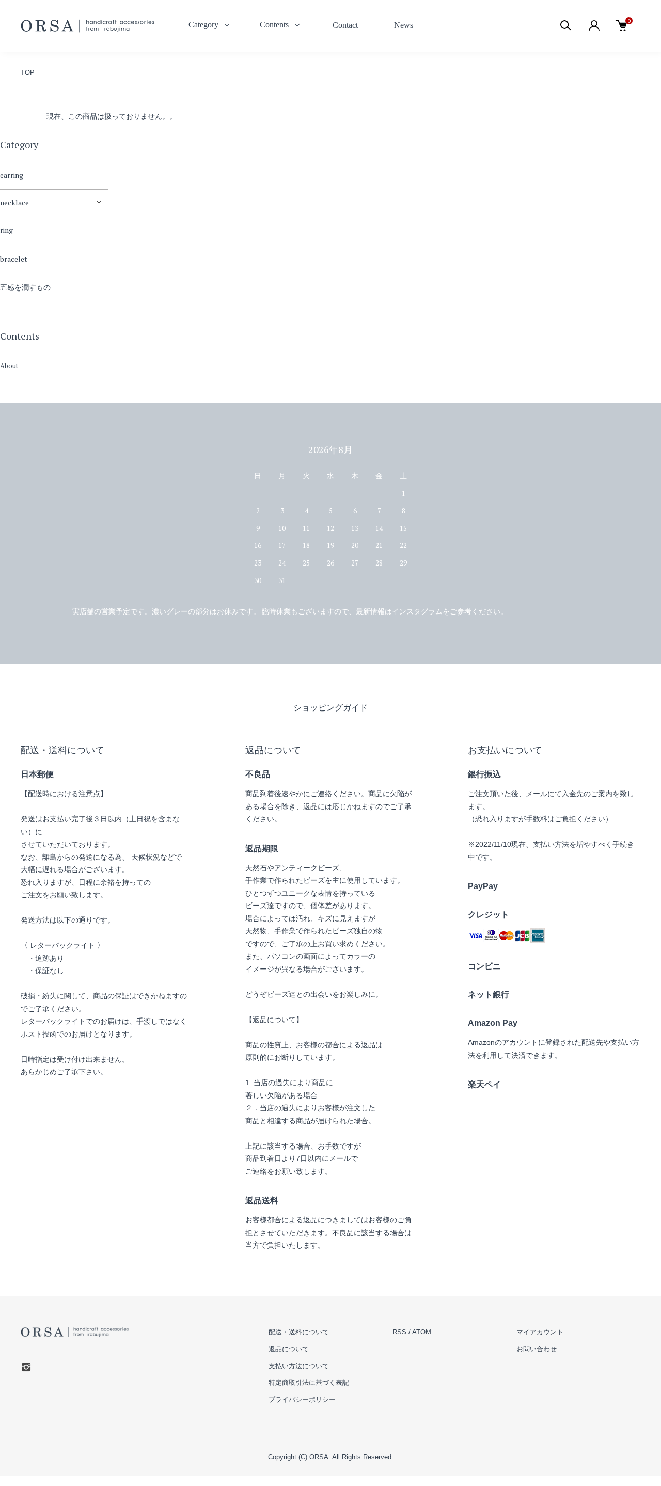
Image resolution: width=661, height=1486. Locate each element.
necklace (14, 202)
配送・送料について (299, 1332)
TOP (28, 72)
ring (6, 230)
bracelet (13, 259)
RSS (399, 1332)
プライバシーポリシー (302, 1399)
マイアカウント (539, 1332)
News (403, 25)
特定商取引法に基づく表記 (309, 1382)
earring (11, 175)
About (9, 365)
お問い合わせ (536, 1349)
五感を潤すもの (25, 287)
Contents (274, 24)
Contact (345, 25)
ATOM (421, 1332)
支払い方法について (299, 1366)
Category (203, 24)
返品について (289, 1349)
